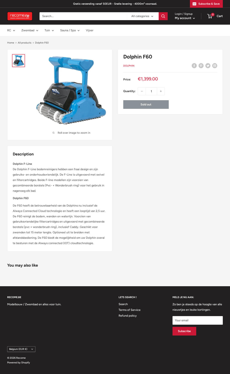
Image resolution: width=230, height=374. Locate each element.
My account (183, 18)
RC (9, 30)
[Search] (163, 16)
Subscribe (184, 331)
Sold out (146, 104)
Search (123, 304)
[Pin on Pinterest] (201, 65)
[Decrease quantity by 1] (142, 91)
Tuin (47, 30)
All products (24, 42)
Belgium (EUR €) (18, 349)
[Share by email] (214, 65)
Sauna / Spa (68, 30)
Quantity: (129, 91)
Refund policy (128, 315)
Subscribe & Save (209, 3)
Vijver (89, 30)
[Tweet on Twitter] (207, 65)
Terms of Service (130, 310)
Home (10, 42)
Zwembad (27, 30)
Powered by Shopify (18, 362)
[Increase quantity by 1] (161, 91)
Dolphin (128, 65)
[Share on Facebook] (194, 65)
